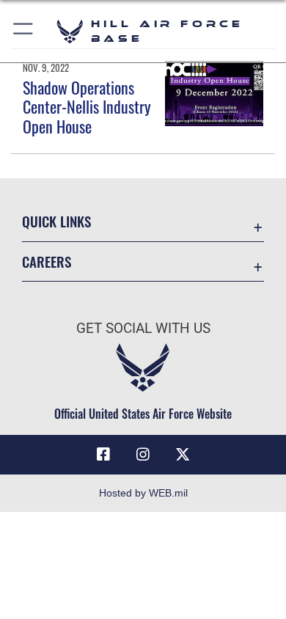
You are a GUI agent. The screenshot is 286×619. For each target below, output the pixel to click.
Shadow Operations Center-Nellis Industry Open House (87, 107)
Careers (46, 261)
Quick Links (56, 221)
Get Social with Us (143, 328)
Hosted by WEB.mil (143, 493)
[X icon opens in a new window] (183, 455)
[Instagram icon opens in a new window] (143, 455)
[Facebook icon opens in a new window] (103, 455)
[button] (24, 31)
